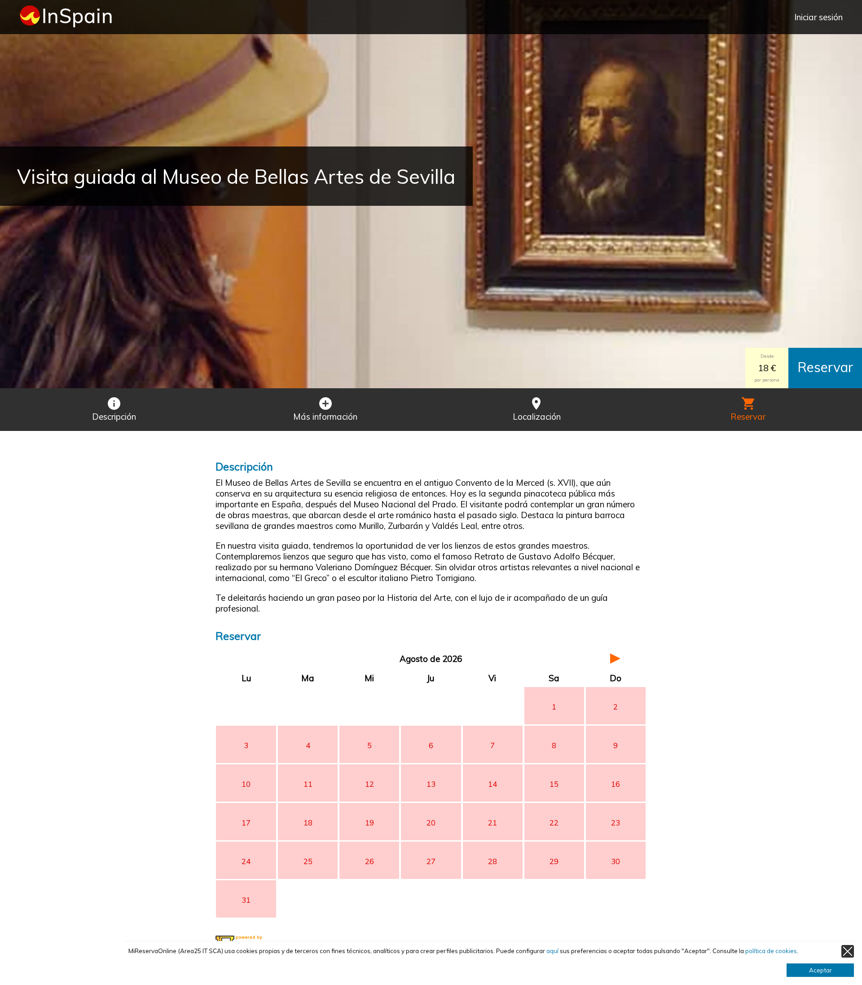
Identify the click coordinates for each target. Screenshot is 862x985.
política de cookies (771, 950)
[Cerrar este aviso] (847, 951)
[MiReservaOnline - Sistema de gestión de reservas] (253, 940)
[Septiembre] (615, 659)
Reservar (825, 367)
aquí (552, 950)
